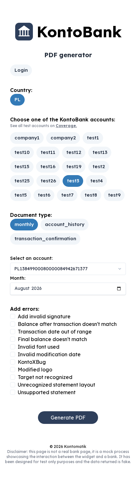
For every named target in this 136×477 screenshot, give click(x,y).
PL (18, 99)
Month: (17, 278)
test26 (48, 181)
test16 (47, 166)
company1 (27, 138)
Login (21, 70)
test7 (67, 195)
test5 (21, 195)
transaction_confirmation (45, 239)
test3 (73, 181)
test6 (44, 195)
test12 (73, 152)
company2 (63, 138)
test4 (96, 181)
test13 (99, 152)
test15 (22, 166)
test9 (114, 195)
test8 (90, 195)
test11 (48, 152)
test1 (93, 138)
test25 (22, 181)
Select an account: (31, 258)
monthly (24, 224)
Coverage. (66, 125)
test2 (98, 166)
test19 (73, 166)
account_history (64, 224)
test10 (22, 152)
